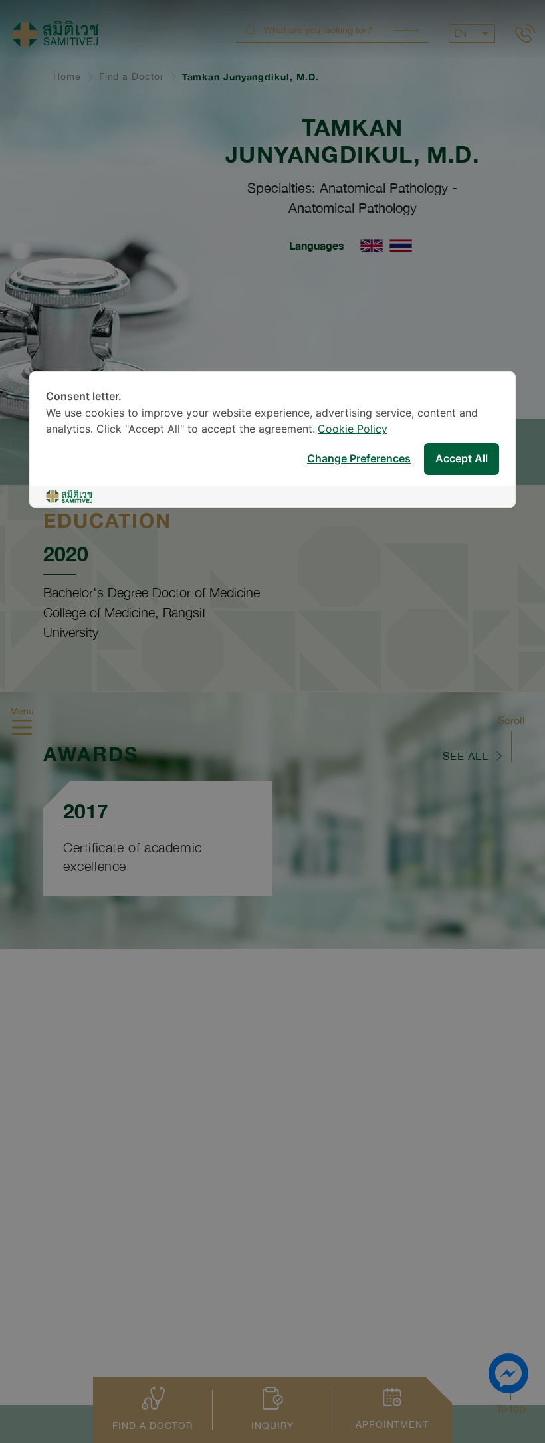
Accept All (461, 459)
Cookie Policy (352, 429)
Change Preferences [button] (359, 459)
